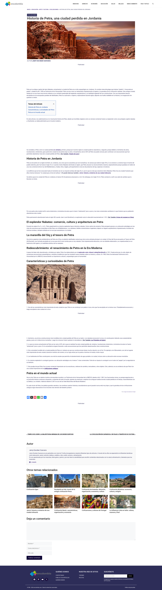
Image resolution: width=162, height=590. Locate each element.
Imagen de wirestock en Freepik (129, 391)
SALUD (113, 4)
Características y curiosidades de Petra (41, 110)
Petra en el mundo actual (36, 112)
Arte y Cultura (43, 9)
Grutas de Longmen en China (124, 217)
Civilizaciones (54, 9)
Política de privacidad (130, 587)
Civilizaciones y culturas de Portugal (94, 510)
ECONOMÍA (94, 4)
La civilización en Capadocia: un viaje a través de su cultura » (112, 434)
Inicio (28, 9)
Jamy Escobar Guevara (41, 61)
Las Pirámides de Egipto (98, 340)
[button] (153, 3)
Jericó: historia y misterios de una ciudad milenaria (94, 173)
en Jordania (57, 150)
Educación (35, 9)
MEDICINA (76, 4)
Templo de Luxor (74, 154)
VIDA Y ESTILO (145, 4)
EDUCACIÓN (104, 4)
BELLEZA (121, 4)
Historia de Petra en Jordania (38, 107)
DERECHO (85, 4)
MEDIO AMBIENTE (132, 4)
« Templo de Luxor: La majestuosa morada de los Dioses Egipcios (50, 434)
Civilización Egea (32, 489)
